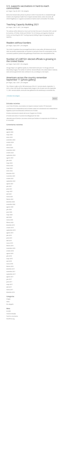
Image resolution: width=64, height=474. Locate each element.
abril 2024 (9, 145)
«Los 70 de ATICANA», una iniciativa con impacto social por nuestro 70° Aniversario (29, 106)
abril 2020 (9, 217)
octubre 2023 (10, 152)
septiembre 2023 (11, 155)
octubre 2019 (10, 227)
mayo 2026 (9, 134)
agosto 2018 (9, 253)
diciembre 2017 (10, 269)
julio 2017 (9, 279)
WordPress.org (10, 319)
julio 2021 (9, 186)
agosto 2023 (9, 158)
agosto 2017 (9, 276)
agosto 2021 (9, 183)
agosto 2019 (9, 233)
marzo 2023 (9, 165)
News (8, 301)
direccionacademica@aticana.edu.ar (16, 443)
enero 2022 (9, 171)
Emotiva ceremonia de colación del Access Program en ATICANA (24, 113)
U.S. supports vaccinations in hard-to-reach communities (27, 7)
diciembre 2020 (10, 202)
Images (8, 299)
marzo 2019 (9, 243)
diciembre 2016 (10, 292)
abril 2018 (9, 261)
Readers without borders (18, 42)
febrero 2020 (9, 222)
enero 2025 (9, 137)
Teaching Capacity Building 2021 (22, 24)
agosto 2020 (9, 207)
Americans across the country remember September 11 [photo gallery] (26, 78)
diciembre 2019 (10, 225)
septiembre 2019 (11, 230)
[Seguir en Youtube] (33, 460)
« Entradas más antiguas (13, 96)
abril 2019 (9, 240)
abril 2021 (9, 194)
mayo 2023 (9, 163)
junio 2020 (9, 212)
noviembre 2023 (10, 150)
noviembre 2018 (10, 248)
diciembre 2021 (10, 173)
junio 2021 (9, 189)
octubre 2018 (10, 251)
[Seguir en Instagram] (30, 460)
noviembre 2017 (10, 271)
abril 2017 (9, 287)
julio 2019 (9, 235)
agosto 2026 (9, 132)
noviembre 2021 (10, 176)
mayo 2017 (9, 284)
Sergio (10, 11)
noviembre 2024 (10, 140)
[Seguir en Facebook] (27, 460)
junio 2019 (9, 238)
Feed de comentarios (12, 316)
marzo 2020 (9, 220)
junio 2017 (9, 282)
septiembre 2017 (11, 274)
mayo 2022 (9, 168)
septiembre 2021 (11, 181)
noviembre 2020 (10, 204)
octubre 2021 (10, 178)
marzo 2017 (9, 289)
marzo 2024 (9, 147)
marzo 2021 (9, 196)
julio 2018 (9, 256)
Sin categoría (25, 11)
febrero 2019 (9, 245)
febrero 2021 (9, 199)
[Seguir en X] (37, 460)
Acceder (8, 311)
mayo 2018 (9, 258)
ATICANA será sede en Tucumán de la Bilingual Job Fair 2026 (22, 116)
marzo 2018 (9, 264)
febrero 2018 (9, 266)
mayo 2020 (9, 214)
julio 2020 (9, 209)
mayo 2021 (9, 191)
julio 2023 (9, 160)
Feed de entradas (11, 313)
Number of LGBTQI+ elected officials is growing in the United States (31, 60)
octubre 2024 (10, 142)
